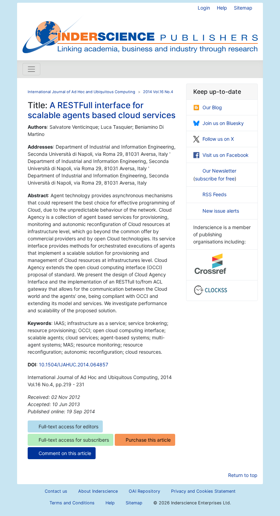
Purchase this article (148, 440)
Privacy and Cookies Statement (203, 491)
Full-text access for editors (68, 426)
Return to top (242, 475)
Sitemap (243, 8)
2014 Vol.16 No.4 (158, 91)
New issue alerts (220, 211)
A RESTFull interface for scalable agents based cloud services (102, 110)
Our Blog (212, 107)
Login (204, 8)
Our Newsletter (219, 171)
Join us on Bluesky (223, 123)
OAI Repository (144, 491)
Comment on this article (65, 453)
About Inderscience (98, 491)
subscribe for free (215, 178)
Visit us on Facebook (225, 155)
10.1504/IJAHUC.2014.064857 (73, 364)
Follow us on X (218, 139)
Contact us (56, 491)
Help (222, 8)
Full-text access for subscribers (74, 440)
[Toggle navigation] (31, 69)
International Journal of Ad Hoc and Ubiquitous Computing (81, 91)
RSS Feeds (214, 194)
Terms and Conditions (72, 502)
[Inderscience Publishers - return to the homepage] (140, 29)
